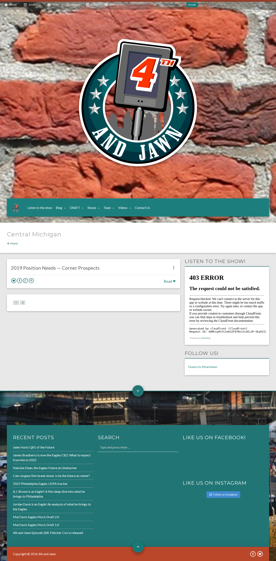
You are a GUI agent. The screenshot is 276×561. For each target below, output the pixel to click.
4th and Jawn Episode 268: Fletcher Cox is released (48, 533)
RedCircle (206, 338)
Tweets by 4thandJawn (202, 366)
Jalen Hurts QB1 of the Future (33, 447)
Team (56, 4)
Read (168, 281)
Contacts (116, 4)
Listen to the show (39, 207)
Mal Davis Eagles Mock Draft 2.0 (36, 517)
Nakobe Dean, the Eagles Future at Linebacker (45, 468)
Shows (91, 207)
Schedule (35, 4)
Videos (75, 4)
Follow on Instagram (225, 494)
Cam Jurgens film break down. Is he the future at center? (51, 476)
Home (13, 4)
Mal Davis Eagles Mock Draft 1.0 (36, 525)
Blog (94, 4)
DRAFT (75, 207)
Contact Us (142, 207)
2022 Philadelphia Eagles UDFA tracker (40, 483)
